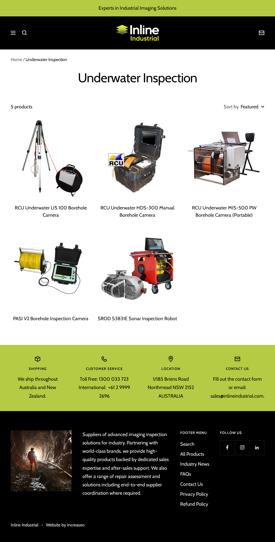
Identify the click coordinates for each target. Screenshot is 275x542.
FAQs (185, 474)
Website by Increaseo (65, 524)
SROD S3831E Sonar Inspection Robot (137, 319)
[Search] (24, 32)
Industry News (194, 464)
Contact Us (191, 484)
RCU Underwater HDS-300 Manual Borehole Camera (137, 211)
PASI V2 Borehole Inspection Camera (50, 319)
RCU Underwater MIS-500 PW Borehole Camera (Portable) (224, 211)
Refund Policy (194, 504)
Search (187, 444)
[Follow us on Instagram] (242, 447)
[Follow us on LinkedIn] (256, 447)
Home (16, 59)
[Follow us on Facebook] (227, 447)
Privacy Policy (194, 494)
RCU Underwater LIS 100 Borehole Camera (51, 211)
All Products (192, 454)
